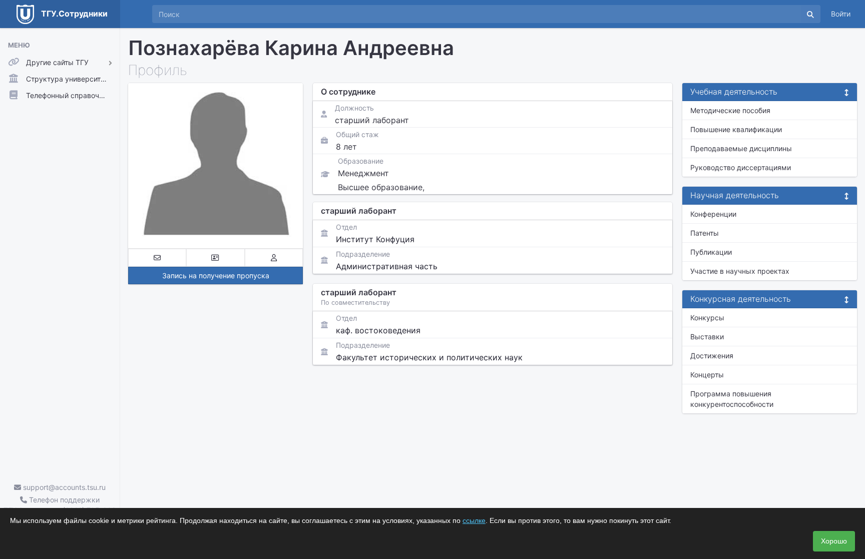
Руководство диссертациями (740, 167)
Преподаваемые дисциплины (741, 148)
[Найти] (810, 14)
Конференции (713, 214)
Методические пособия (730, 110)
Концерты (707, 374)
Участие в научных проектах (739, 271)
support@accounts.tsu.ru (63, 487)
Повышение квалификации (736, 129)
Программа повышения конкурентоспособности (731, 398)
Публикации (711, 252)
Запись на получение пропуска (215, 275)
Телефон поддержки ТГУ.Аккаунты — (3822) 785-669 (60, 504)
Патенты (704, 233)
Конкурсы (707, 317)
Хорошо (834, 541)
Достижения (711, 355)
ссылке (474, 520)
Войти (840, 14)
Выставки (707, 336)
